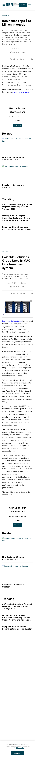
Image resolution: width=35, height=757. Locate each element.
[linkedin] (14, 59)
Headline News (7, 252)
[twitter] (17, 59)
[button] (3, 5)
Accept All (17, 753)
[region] (17, 749)
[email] (24, 59)
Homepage (5, 15)
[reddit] (21, 59)
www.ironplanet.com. (20, 92)
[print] (32, 59)
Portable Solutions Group (12, 321)
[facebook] (11, 59)
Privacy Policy (20, 748)
